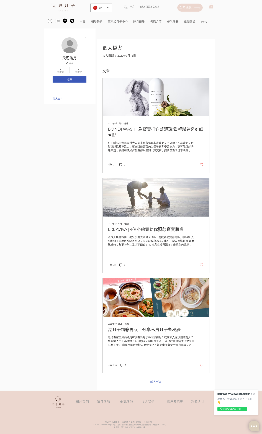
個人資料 (58, 98)
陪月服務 (103, 401)
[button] (211, 6)
